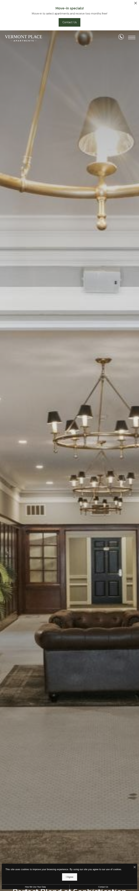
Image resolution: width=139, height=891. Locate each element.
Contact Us (103, 887)
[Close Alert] (135, 4)
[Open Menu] (131, 37)
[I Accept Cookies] (135, 867)
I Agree (69, 877)
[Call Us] (121, 37)
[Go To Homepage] (23, 38)
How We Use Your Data (35, 887)
